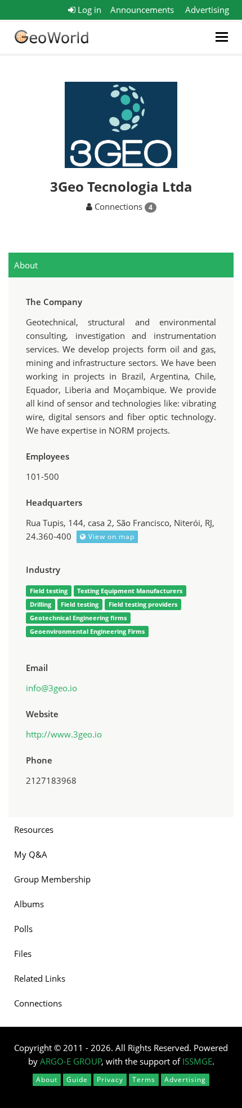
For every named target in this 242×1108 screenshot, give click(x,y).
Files (23, 953)
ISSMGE (197, 1061)
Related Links (39, 978)
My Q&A (30, 854)
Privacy (110, 1079)
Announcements (142, 9)
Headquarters (54, 502)
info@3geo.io (51, 688)
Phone (39, 760)
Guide (77, 1079)
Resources (33, 829)
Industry (43, 569)
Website (42, 713)
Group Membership (52, 879)
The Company (54, 301)
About (26, 265)
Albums (29, 904)
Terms (143, 1079)
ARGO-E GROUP (71, 1061)
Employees (47, 456)
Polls (23, 928)
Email (37, 667)
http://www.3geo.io (64, 734)
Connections (38, 1003)
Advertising (207, 9)
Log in (88, 9)
